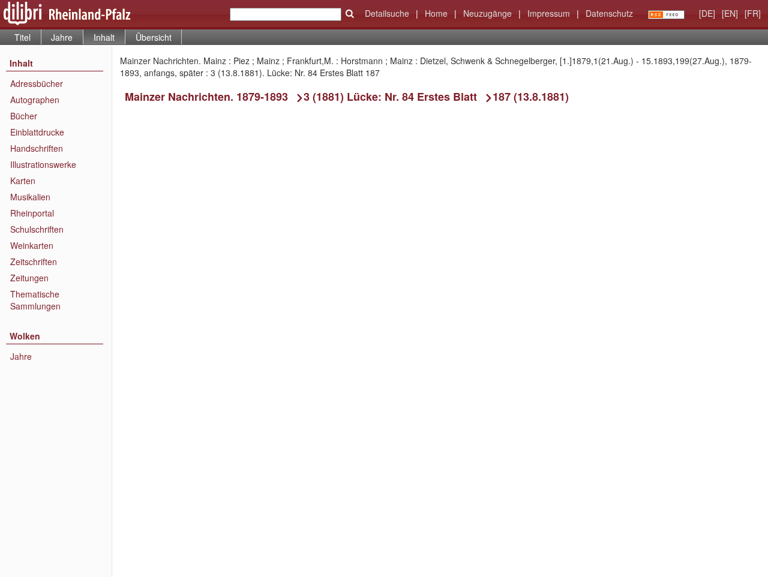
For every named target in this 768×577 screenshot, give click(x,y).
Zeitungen (29, 278)
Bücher (23, 116)
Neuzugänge (487, 13)
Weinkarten (31, 245)
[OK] (349, 14)
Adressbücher (36, 83)
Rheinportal (32, 213)
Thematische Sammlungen (35, 300)
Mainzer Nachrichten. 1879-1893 (206, 96)
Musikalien (30, 197)
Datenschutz (609, 13)
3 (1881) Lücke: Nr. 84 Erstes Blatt (390, 96)
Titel (22, 37)
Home (436, 13)
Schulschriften (37, 229)
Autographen (34, 100)
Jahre (62, 37)
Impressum (548, 13)
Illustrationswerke (43, 164)
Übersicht (154, 37)
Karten (22, 181)
